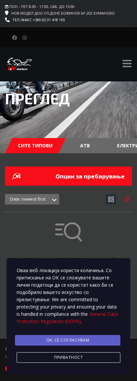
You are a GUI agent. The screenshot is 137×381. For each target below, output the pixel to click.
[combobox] (32, 199)
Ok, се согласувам (67, 340)
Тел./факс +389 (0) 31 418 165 (38, 19)
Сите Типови (35, 145)
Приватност (68, 357)
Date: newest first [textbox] (28, 199)
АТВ (85, 145)
